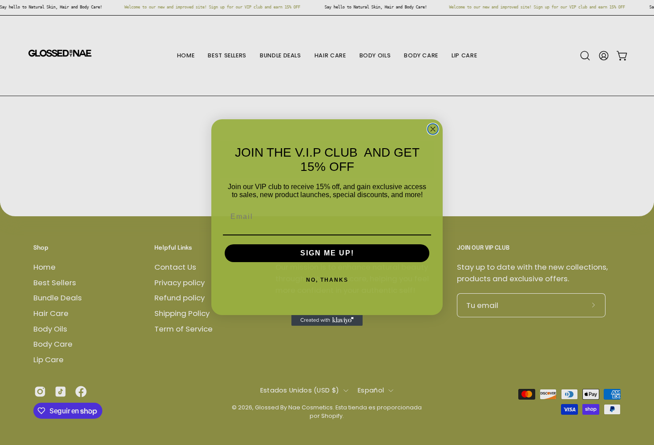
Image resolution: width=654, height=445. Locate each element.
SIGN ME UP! (327, 253)
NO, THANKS (327, 280)
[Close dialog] (433, 129)
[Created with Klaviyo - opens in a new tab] (327, 320)
